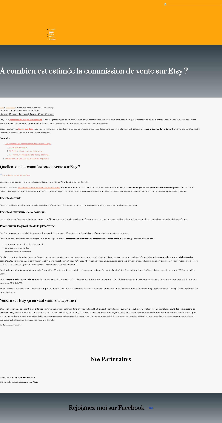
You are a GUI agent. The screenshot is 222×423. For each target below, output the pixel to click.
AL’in (35, 382)
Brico (51, 34)
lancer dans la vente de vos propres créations (39, 188)
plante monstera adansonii (23, 377)
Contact (52, 39)
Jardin (51, 36)
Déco (51, 31)
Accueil (52, 29)
